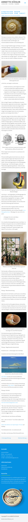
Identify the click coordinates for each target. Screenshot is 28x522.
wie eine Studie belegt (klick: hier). (9, 402)
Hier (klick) (4, 377)
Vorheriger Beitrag (6, 438)
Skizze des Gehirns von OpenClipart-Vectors (12, 425)
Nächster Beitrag (22, 438)
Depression (7, 15)
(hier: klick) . (11, 385)
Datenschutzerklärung (6, 467)
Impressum (4, 465)
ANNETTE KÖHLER (10, 2)
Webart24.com (10, 519)
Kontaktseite (4, 469)
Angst (2, 15)
